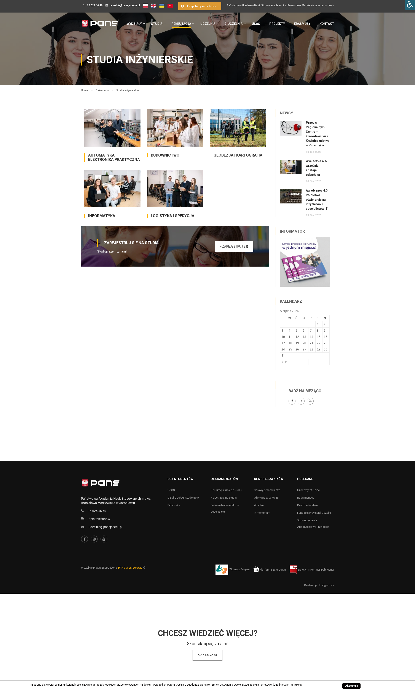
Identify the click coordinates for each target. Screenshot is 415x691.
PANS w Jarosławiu (130, 567)
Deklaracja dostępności (319, 585)
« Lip (284, 362)
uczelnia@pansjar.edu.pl (125, 5)
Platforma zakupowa (272, 569)
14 (311, 337)
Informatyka (101, 215)
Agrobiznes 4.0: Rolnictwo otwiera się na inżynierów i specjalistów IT (317, 199)
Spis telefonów (99, 519)
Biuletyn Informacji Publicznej (315, 569)
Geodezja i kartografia (238, 155)
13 (304, 337)
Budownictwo (165, 155)
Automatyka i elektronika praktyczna (114, 157)
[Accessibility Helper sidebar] (410, 5)
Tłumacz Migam (240, 569)
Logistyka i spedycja (172, 215)
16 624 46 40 (94, 5)
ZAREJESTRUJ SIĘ (235, 246)
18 (290, 343)
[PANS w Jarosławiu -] (99, 25)
